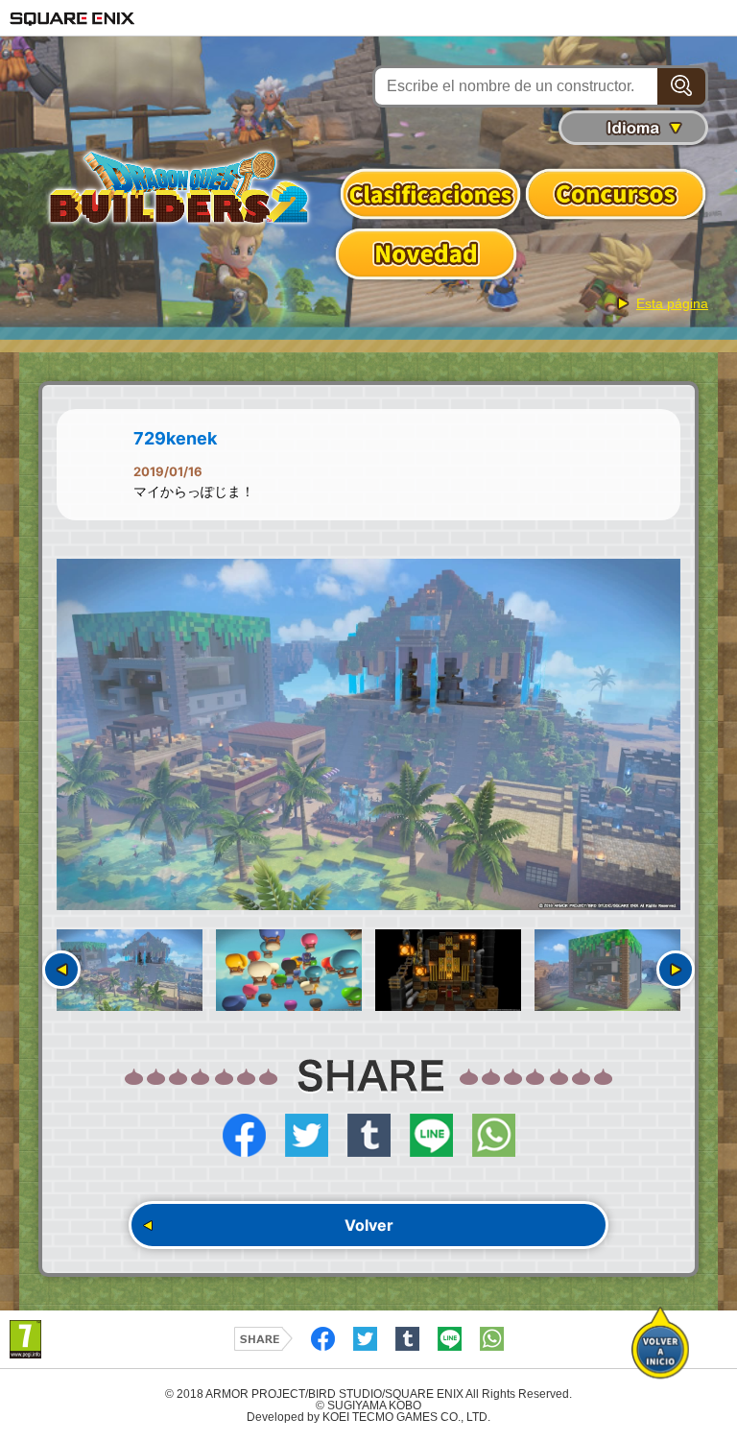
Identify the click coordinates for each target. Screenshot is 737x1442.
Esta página (672, 303)
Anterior (61, 969)
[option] (368, 734)
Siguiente (675, 969)
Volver (369, 1225)
